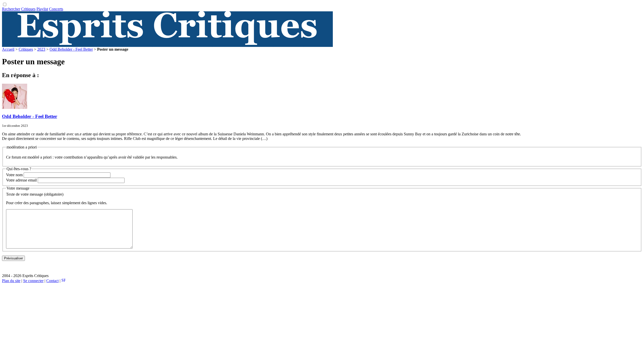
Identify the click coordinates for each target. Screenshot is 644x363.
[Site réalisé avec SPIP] (63, 281)
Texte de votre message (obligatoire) (34, 194)
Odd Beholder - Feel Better (71, 49)
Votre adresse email (21, 180)
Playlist (42, 9)
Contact (52, 281)
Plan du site (11, 281)
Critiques (28, 9)
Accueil (8, 49)
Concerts (56, 9)
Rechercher (11, 9)
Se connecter (33, 281)
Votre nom (14, 175)
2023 (41, 49)
